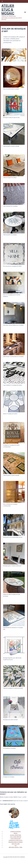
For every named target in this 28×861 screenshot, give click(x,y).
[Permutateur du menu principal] (25, 12)
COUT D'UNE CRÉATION (15, 836)
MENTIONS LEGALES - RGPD (15, 847)
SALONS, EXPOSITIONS (15, 835)
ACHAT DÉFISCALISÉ (15, 838)
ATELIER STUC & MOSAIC (7, 9)
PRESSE (15, 833)
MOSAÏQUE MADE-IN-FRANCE (16, 842)
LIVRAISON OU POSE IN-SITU (15, 840)
